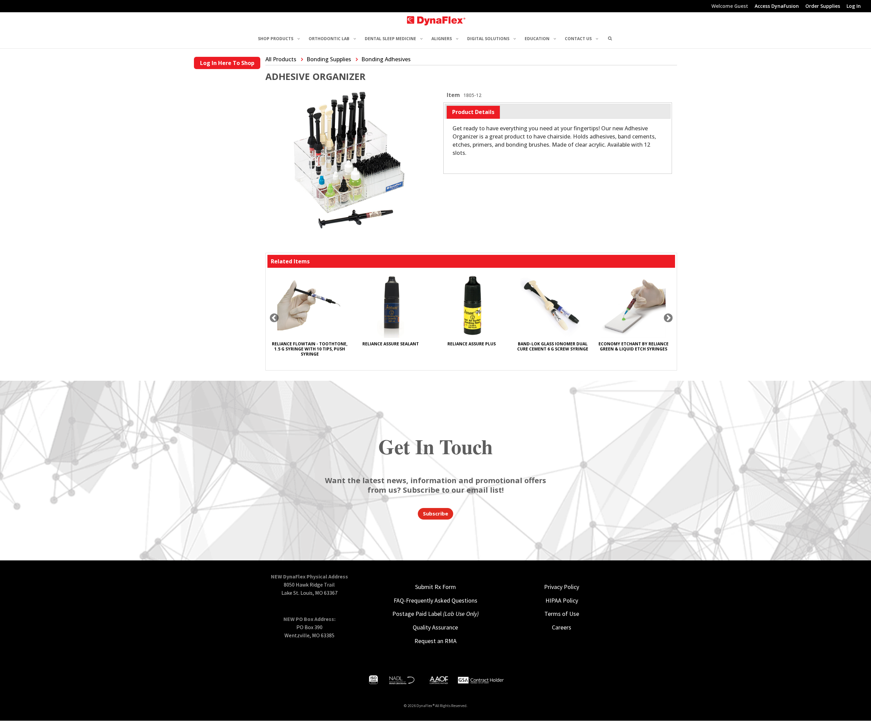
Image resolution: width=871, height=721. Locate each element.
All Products (280, 59)
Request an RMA (435, 641)
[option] (309, 318)
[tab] (473, 112)
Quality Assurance (435, 627)
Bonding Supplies (329, 59)
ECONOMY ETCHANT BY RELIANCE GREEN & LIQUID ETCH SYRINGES (633, 346)
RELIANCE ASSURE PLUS (471, 344)
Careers (561, 627)
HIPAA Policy (561, 600)
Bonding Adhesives (386, 59)
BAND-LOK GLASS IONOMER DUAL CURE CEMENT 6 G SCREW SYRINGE (552, 346)
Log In (854, 6)
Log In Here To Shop (227, 63)
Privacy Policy (561, 587)
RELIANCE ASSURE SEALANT (390, 344)
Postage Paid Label (435, 614)
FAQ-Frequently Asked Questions (435, 600)
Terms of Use (561, 614)
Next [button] (668, 318)
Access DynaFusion (777, 6)
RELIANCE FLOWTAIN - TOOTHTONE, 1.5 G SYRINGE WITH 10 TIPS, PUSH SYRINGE (309, 349)
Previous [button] (274, 318)
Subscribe (435, 513)
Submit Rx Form (435, 587)
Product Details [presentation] (473, 112)
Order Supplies (822, 6)
